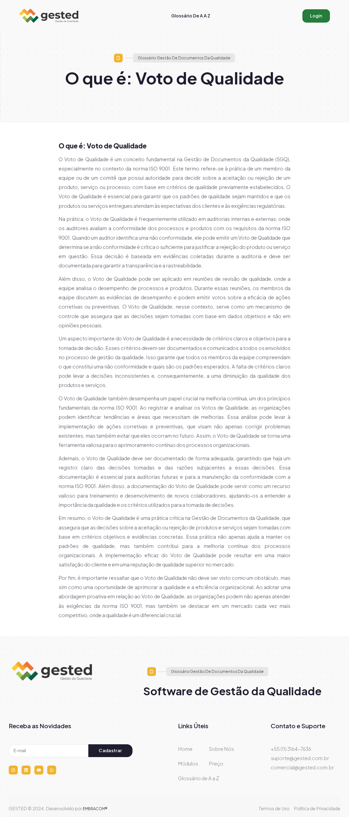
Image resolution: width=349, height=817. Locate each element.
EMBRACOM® (95, 808)
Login (316, 16)
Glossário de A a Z (190, 16)
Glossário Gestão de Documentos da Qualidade (184, 57)
